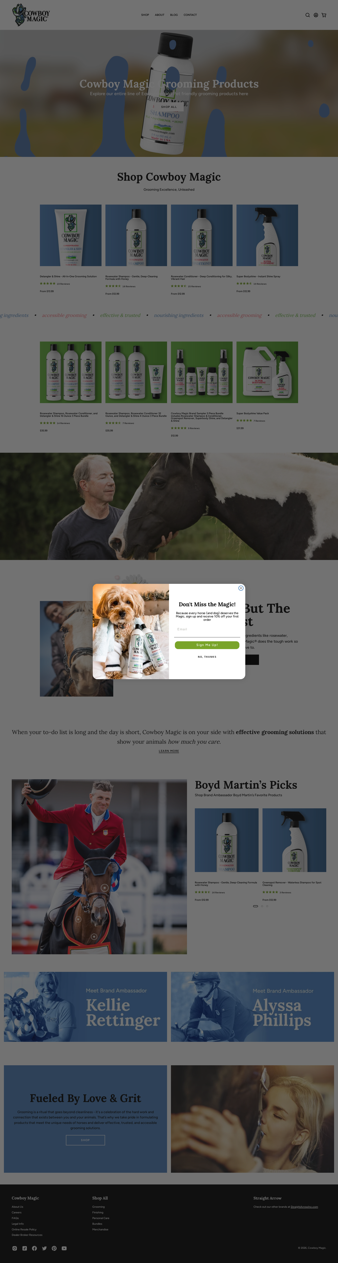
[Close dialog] (241, 588)
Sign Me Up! (207, 645)
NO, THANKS (207, 657)
